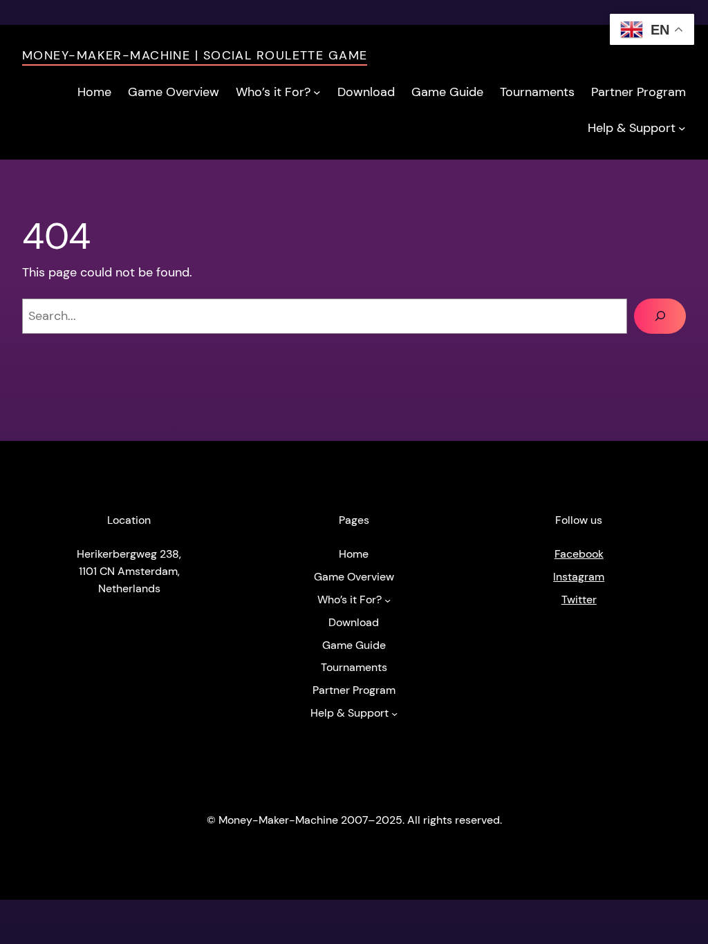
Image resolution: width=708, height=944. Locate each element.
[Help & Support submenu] (682, 128)
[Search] (660, 316)
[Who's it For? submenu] (317, 92)
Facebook (579, 554)
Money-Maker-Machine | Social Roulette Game (194, 55)
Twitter (579, 600)
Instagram (578, 577)
